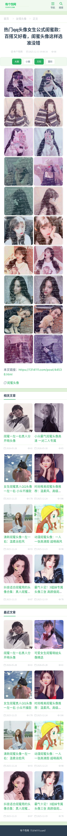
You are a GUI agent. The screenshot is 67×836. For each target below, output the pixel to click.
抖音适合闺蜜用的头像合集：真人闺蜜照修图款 (17, 591)
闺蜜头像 (13, 382)
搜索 (61, 5)
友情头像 (21, 18)
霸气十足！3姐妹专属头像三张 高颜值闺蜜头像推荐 (48, 591)
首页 (6, 18)
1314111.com (38, 830)
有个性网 (24, 830)
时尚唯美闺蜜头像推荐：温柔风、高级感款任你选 (47, 491)
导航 (53, 5)
